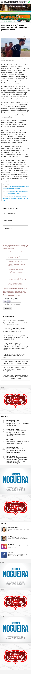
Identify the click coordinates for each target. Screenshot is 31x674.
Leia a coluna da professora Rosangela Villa (18, 529)
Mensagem (7, 228)
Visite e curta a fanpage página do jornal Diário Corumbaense (17, 554)
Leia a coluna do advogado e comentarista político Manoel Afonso (18, 538)
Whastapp (29, 2)
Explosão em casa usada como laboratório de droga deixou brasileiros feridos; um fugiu (14, 330)
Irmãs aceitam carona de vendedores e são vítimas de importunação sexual (15, 450)
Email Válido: (8, 221)
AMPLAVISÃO (11, 536)
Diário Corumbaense (15, 1)
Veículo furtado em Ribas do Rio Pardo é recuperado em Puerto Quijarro (14, 355)
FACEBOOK (11, 553)
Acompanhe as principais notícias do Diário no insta (18, 546)
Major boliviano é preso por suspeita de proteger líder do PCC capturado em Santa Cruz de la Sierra (15, 376)
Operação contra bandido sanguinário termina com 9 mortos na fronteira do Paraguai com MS (16, 198)
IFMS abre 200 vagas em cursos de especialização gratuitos (17, 442)
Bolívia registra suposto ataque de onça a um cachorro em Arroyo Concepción (14, 369)
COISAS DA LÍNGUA (13, 527)
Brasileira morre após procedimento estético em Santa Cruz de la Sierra (15, 362)
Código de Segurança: (11, 299)
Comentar (7, 309)
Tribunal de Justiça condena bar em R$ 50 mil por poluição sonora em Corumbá (17, 423)
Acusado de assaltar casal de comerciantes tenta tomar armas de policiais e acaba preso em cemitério (17, 433)
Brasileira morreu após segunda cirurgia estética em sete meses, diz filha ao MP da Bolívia (15, 337)
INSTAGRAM (11, 544)
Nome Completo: (9, 213)
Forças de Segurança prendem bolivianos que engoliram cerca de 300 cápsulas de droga (15, 322)
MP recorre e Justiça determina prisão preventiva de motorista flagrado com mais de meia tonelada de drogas (16, 460)
